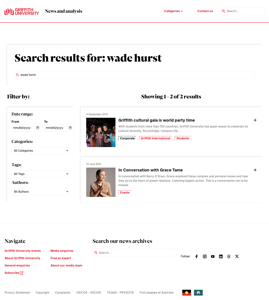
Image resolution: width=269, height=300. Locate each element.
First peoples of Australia (156, 292)
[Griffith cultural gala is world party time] (100, 132)
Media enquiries (62, 251)
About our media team (66, 265)
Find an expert (61, 258)
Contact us (205, 11)
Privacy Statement (17, 292)
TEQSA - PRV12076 (120, 292)
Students (182, 138)
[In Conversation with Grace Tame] (100, 182)
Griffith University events (23, 251)
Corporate (127, 138)
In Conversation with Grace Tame (150, 170)
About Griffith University (22, 258)
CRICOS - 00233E (88, 292)
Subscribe (12, 273)
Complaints (62, 292)
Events (125, 192)
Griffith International (155, 138)
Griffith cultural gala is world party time (156, 120)
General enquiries (17, 265)
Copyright (42, 292)
